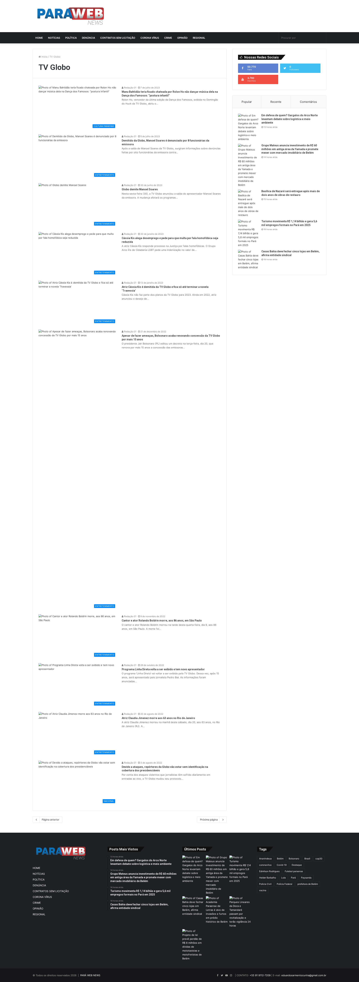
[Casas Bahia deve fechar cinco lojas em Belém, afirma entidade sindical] (248, 259)
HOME (39, 37)
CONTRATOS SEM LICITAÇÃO (117, 37)
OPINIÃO (182, 37)
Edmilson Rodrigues (269, 871)
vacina (262, 890)
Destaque (297, 865)
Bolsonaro (294, 858)
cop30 (318, 858)
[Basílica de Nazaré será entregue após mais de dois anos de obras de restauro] (248, 203)
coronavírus (265, 865)
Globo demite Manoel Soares (140, 189)
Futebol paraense (294, 871)
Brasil (307, 858)
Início (44, 56)
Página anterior (50, 819)
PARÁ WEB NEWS (90, 975)
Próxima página (209, 819)
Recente (275, 102)
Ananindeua (265, 858)
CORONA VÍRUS (149, 37)
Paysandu (306, 877)
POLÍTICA (71, 37)
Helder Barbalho (267, 877)
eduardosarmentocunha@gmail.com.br (303, 975)
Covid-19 (281, 865)
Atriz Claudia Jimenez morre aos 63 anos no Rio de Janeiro (158, 718)
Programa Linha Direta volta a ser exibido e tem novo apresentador (163, 669)
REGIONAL (199, 37)
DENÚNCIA (88, 37)
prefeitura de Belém (307, 884)
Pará (293, 877)
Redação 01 (129, 87)
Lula (283, 877)
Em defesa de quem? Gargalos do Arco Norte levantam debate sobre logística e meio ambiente (289, 119)
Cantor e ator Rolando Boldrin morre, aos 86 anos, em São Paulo (162, 620)
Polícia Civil (265, 884)
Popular (247, 102)
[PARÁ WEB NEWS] (70, 16)
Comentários (308, 102)
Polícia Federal (284, 884)
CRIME (168, 37)
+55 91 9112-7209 (260, 975)
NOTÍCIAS (54, 37)
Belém (280, 858)
